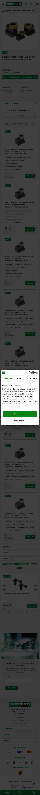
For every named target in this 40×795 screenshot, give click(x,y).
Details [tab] (19, 378)
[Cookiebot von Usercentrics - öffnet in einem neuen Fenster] (29, 372)
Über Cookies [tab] (33, 378)
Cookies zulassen (20, 414)
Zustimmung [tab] (7, 378)
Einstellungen (19, 420)
